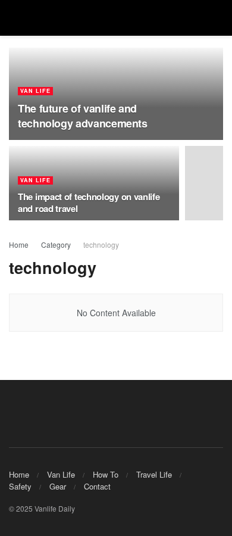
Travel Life (154, 474)
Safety (20, 486)
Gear (57, 486)
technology (101, 244)
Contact (97, 486)
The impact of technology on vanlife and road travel (89, 202)
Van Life (35, 91)
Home (19, 244)
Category (56, 244)
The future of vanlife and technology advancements (83, 116)
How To (105, 474)
